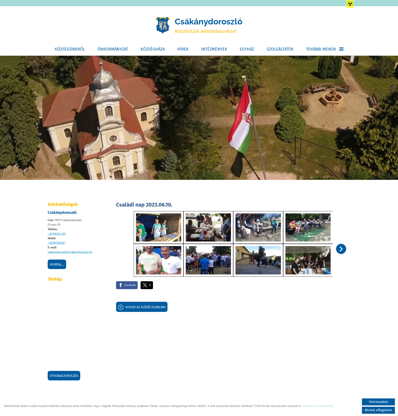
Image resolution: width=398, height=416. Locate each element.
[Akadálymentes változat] (349, 3)
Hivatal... (57, 264)
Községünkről (70, 49)
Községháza (153, 49)
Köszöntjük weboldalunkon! (208, 25)
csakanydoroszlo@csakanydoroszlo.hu (70, 252)
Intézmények (214, 49)
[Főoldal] (163, 25)
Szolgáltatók (280, 49)
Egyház (247, 49)
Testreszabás (378, 402)
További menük (321, 49)
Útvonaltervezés (64, 376)
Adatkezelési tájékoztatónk (317, 406)
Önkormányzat (112, 49)
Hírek (183, 49)
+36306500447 (56, 242)
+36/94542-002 (57, 233)
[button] (341, 249)
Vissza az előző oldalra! (145, 307)
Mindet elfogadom (378, 410)
